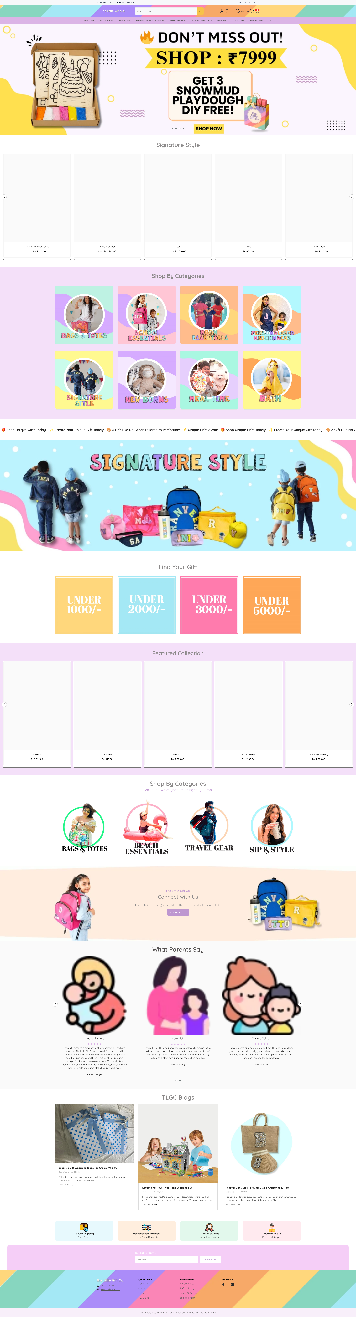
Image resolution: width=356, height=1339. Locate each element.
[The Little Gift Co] (84, 315)
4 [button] (183, 128)
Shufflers (107, 754)
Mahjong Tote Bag (319, 754)
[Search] (169, 11)
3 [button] (180, 128)
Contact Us (254, 2)
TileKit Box (178, 754)
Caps (248, 246)
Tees (178, 246)
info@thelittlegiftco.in (129, 2)
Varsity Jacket (107, 246)
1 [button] (172, 128)
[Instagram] (232, 1284)
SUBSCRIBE (210, 1259)
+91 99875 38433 (107, 2)
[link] (84, 1231)
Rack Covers (248, 754)
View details (64, 1184)
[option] (178, 79)
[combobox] (166, 11)
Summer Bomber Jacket (37, 246)
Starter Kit (37, 754)
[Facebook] (223, 1284)
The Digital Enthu (207, 1312)
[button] (4, 196)
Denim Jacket (319, 246)
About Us (242, 2)
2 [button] (176, 128)
